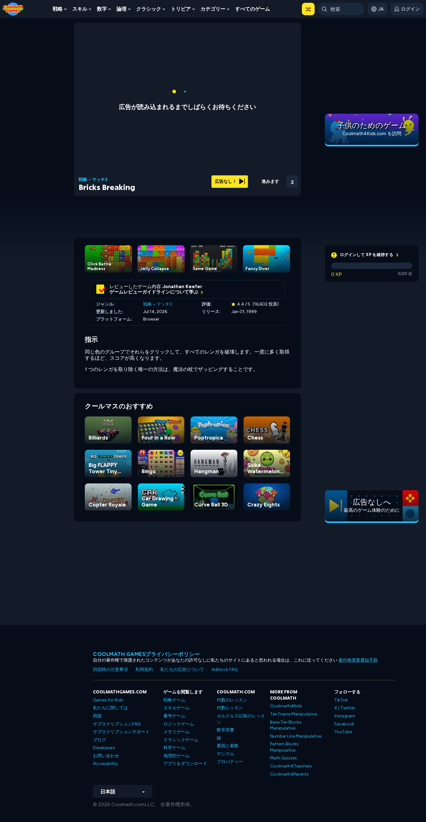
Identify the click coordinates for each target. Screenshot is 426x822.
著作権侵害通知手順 (358, 660)
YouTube (343, 731)
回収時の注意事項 (110, 669)
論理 (122, 9)
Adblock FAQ (224, 669)
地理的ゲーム (176, 755)
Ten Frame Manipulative (293, 714)
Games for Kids (108, 700)
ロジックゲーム (178, 724)
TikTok (341, 700)
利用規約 (144, 669)
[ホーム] (13, 9)
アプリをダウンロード (185, 763)
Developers (104, 747)
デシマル (225, 754)
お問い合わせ (106, 755)
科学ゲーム (174, 747)
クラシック (148, 9)
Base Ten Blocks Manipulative (286, 725)
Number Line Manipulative (295, 736)
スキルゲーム (176, 707)
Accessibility (105, 763)
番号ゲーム (174, 716)
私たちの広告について (182, 669)
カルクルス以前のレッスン (241, 719)
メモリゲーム (176, 731)
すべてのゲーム (252, 9)
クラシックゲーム (180, 740)
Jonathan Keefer (182, 286)
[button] (308, 9)
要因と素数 (228, 745)
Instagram (344, 716)
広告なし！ (226, 181)
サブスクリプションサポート (121, 731)
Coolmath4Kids (286, 706)
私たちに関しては (110, 707)
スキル (79, 9)
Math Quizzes (283, 758)
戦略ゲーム (174, 700)
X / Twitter (344, 707)
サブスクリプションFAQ (117, 724)
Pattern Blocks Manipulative (284, 747)
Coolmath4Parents (289, 774)
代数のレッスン (232, 700)
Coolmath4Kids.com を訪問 (371, 133)
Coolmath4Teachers (291, 766)
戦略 (58, 9)
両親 (97, 716)
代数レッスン (230, 707)
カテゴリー (213, 9)
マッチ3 (100, 179)
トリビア (181, 9)
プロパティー (230, 761)
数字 (102, 9)
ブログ (99, 740)
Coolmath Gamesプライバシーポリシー (146, 654)
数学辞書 (225, 730)
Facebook (344, 724)
